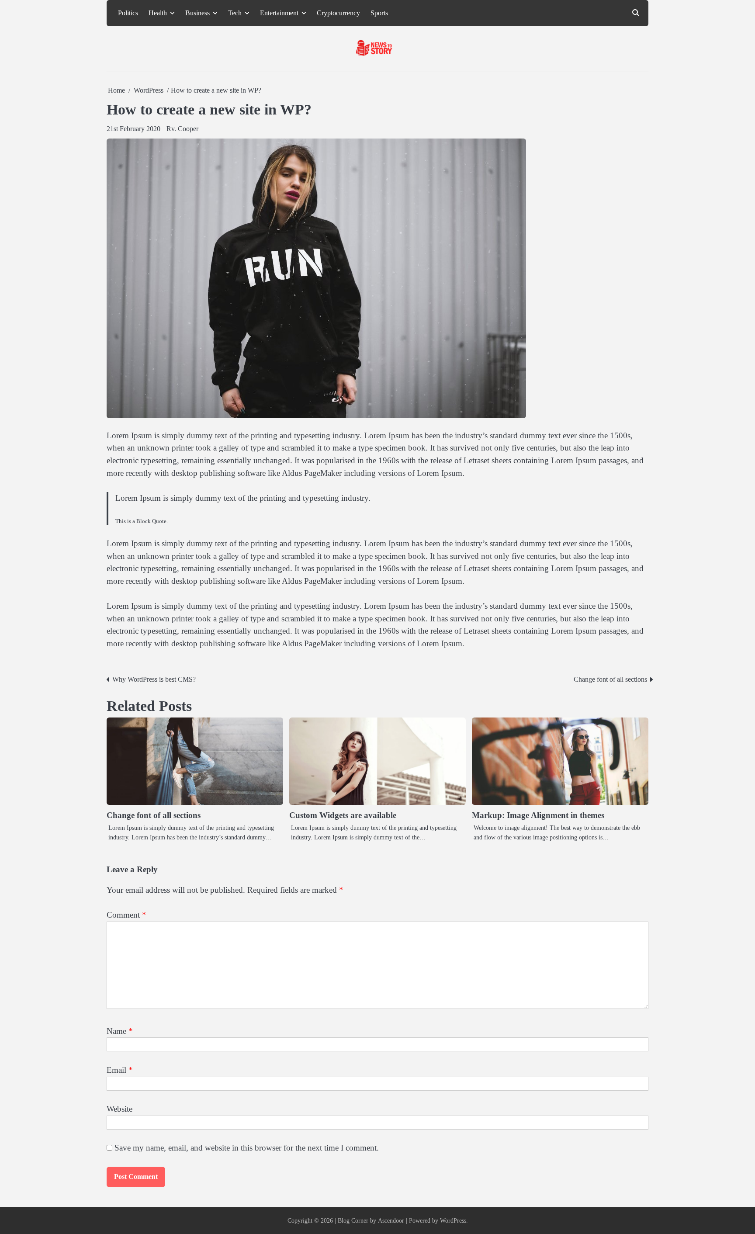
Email (120, 1070)
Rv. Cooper (182, 128)
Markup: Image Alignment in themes (538, 815)
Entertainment (279, 13)
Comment (126, 914)
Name (120, 1031)
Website (119, 1108)
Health (158, 13)
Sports (379, 13)
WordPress (453, 1220)
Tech (235, 13)
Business (197, 13)
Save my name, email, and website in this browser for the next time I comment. (246, 1147)
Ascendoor (391, 1220)
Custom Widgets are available (342, 815)
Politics (128, 13)
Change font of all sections (154, 815)
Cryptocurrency (338, 13)
